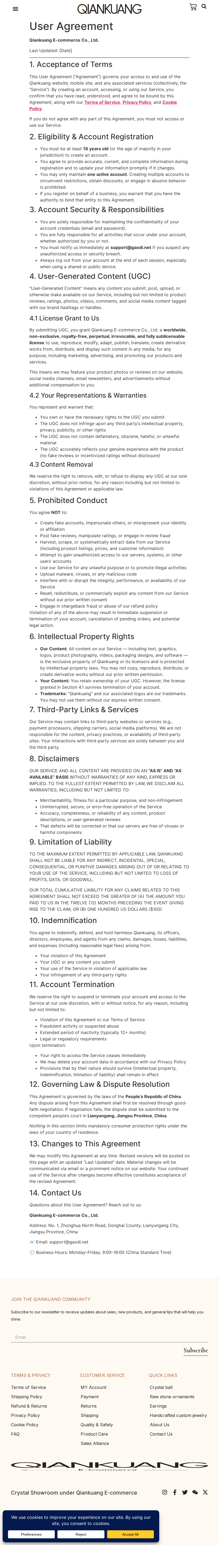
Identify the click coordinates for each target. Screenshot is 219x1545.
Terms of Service (102, 102)
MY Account (93, 1387)
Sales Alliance (95, 1443)
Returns (89, 1406)
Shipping (89, 1415)
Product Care (94, 1434)
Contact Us (161, 1434)
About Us (159, 1424)
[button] (15, 9)
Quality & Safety (97, 1424)
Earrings (158, 1406)
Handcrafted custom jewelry (178, 1415)
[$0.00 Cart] (193, 7)
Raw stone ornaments (172, 1396)
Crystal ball (161, 1387)
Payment (90, 1396)
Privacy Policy (137, 102)
